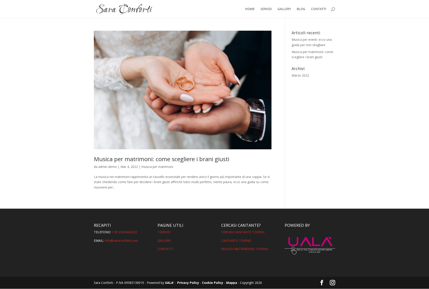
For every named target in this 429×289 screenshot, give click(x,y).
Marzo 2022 (300, 75)
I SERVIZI (164, 232)
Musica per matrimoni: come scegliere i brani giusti (161, 159)
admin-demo (107, 167)
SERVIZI (266, 9)
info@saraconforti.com (121, 240)
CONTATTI (318, 9)
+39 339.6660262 (124, 232)
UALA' (169, 282)
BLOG (301, 9)
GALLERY (284, 9)
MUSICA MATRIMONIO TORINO (244, 249)
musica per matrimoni (157, 167)
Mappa (231, 282)
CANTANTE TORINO (236, 240)
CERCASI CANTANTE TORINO (243, 232)
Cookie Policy (212, 282)
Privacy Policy (188, 282)
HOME (250, 9)
